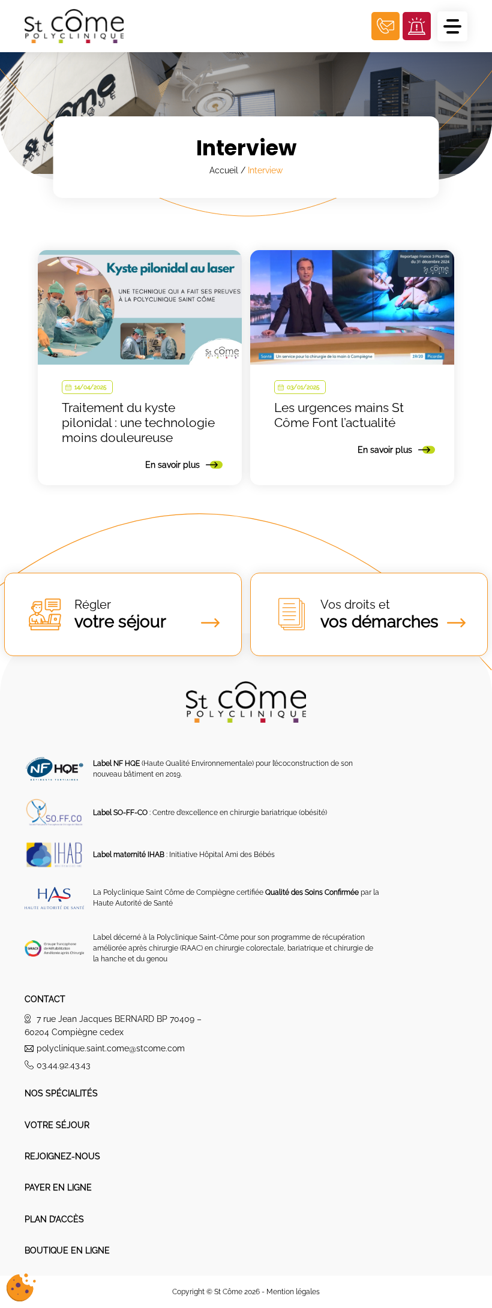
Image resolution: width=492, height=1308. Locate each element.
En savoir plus (172, 465)
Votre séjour (57, 1125)
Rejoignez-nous (62, 1156)
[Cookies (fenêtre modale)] (21, 1287)
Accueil (223, 170)
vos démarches (379, 614)
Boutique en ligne (67, 1250)
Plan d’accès (54, 1219)
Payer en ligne (58, 1187)
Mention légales (293, 1292)
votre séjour (120, 614)
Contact (45, 999)
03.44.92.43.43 (63, 1065)
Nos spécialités (61, 1093)
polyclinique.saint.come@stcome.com (111, 1048)
